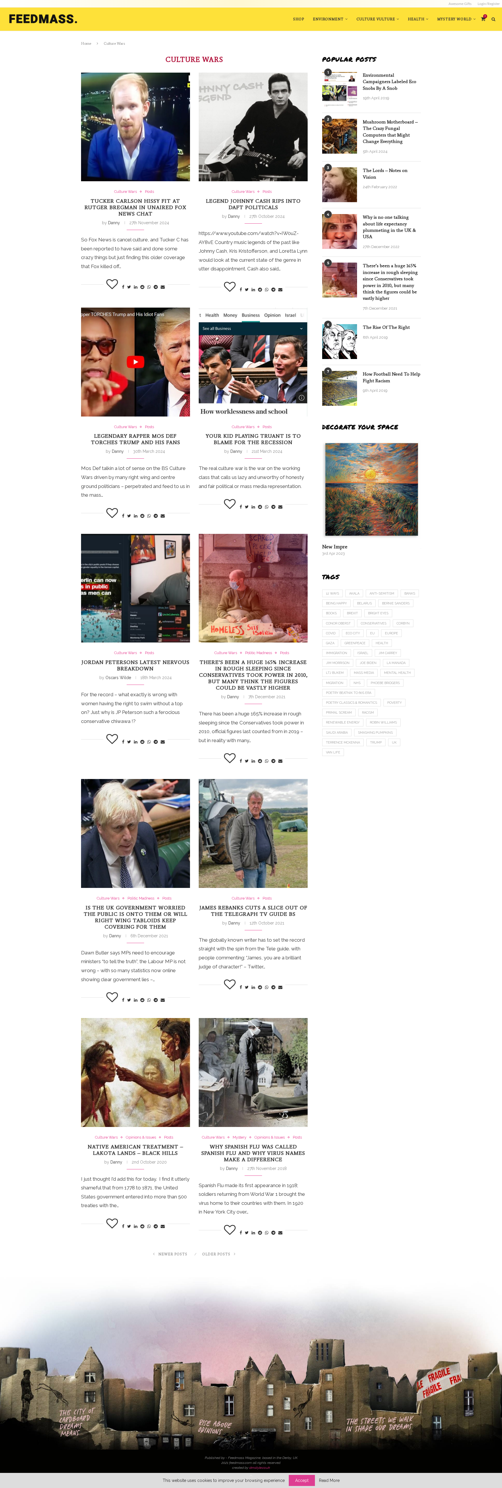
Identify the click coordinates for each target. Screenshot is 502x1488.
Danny (114, 222)
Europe (391, 633)
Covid (331, 633)
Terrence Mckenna (343, 742)
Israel (362, 653)
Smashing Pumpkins (375, 733)
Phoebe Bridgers (385, 683)
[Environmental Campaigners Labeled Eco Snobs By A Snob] (339, 89)
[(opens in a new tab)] (371, 489)
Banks (409, 593)
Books (331, 613)
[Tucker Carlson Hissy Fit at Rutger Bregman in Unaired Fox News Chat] (135, 127)
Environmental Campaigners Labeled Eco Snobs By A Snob (389, 81)
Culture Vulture (375, 19)
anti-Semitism (382, 593)
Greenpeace (355, 643)
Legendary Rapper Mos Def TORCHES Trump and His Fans (135, 439)
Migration (334, 683)
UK (394, 742)
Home (86, 43)
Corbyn (403, 623)
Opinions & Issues (141, 1137)
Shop (298, 19)
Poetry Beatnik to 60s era (348, 693)
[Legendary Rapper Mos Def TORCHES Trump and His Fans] (135, 362)
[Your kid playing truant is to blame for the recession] (253, 362)
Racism (368, 713)
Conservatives (373, 623)
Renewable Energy (343, 722)
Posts (149, 191)
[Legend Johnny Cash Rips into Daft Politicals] (253, 127)
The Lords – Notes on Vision (385, 174)
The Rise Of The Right (386, 327)
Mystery (239, 1137)
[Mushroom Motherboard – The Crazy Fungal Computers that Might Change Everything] (339, 136)
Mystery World (454, 19)
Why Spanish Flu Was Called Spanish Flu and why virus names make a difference (253, 1153)
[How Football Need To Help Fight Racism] (339, 388)
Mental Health (397, 673)
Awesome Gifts (460, 4)
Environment (328, 19)
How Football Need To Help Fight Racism (391, 377)
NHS (357, 683)
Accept (302, 1480)
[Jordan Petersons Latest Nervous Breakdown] (135, 588)
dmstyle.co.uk (259, 1468)
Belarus (364, 603)
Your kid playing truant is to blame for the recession (253, 439)
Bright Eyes (378, 613)
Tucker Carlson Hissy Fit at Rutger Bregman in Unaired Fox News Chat (136, 207)
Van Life (333, 752)
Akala (354, 593)
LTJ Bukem (335, 673)
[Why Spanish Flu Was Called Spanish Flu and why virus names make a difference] (253, 1072)
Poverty (394, 703)
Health (416, 19)
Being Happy (336, 603)
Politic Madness (258, 653)
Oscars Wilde (118, 677)
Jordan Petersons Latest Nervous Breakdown (135, 665)
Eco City (353, 633)
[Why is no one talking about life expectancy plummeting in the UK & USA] (339, 231)
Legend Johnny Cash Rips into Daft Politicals (253, 204)
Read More (329, 1480)
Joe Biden (368, 663)
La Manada (396, 663)
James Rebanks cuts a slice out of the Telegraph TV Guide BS (253, 910)
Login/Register (489, 4)
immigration (336, 653)
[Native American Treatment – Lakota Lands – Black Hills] (135, 1072)
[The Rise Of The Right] (339, 341)
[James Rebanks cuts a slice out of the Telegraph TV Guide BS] (253, 833)
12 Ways (332, 593)
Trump (376, 742)
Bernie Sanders (396, 603)
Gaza (330, 643)
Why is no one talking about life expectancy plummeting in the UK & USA (389, 226)
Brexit (352, 613)
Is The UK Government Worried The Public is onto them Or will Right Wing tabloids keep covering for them (135, 917)
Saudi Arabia (337, 733)
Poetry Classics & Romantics (351, 703)
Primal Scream (339, 713)
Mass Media (364, 673)
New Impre (334, 546)
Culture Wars (125, 191)
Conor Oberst (338, 623)
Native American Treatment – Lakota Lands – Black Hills (135, 1150)
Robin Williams (383, 722)
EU (372, 633)
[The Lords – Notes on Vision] (339, 184)
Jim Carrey (388, 653)
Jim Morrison (337, 663)
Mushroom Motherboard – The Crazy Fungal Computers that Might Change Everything (390, 131)
